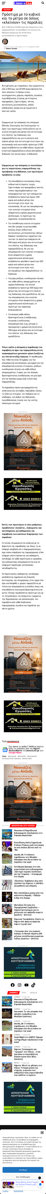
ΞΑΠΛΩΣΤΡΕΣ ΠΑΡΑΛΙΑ (12, 759)
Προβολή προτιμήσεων (23, 1184)
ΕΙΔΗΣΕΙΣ (22, 756)
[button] (42, 1132)
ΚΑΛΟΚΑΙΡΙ (32, 756)
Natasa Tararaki (11, 48)
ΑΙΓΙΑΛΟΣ (12, 756)
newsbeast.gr (13, 741)
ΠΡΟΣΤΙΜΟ (27, 759)
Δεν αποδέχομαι (23, 1177)
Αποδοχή (23, 1170)
